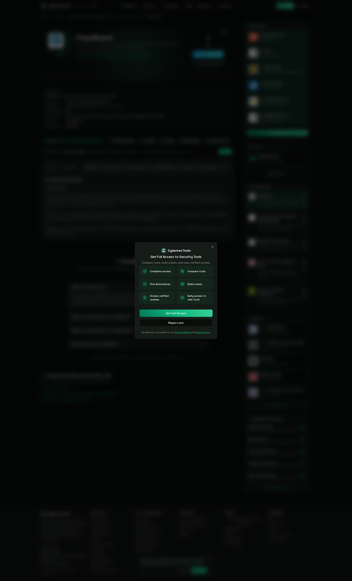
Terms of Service (182, 332)
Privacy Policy (203, 332)
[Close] (212, 247)
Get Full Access (176, 313)
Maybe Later (176, 322)
